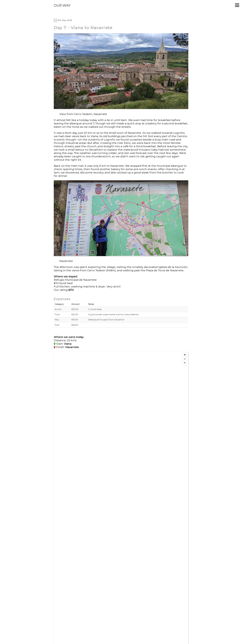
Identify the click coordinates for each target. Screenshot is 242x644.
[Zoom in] (185, 355)
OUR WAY (62, 5)
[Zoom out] (185, 359)
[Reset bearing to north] (185, 363)
